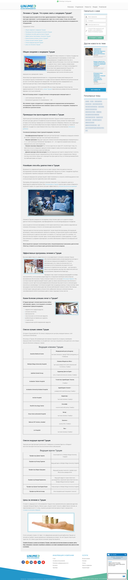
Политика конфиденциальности (60, 563)
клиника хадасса (96, 120)
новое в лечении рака (91, 109)
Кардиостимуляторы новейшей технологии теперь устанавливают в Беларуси (100, 63)
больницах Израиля (68, 279)
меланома (101, 106)
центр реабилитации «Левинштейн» (95, 127)
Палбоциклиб (98, 101)
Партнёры (55, 567)
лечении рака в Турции (51, 184)
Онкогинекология (97, 104)
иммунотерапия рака (91, 125)
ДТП (99, 125)
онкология (88, 104)
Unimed (87, 101)
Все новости (95, 89)
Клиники (71, 7)
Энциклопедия (85, 567)
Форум (95, 7)
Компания (102, 7)
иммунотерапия (90, 122)
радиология (99, 117)
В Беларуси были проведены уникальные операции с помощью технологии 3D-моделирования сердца (99, 77)
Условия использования (59, 560)
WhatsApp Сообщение (65, 1)
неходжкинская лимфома (92, 114)
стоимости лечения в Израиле (31, 510)
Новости (88, 7)
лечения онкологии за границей (68, 186)
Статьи (84, 563)
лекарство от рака (90, 112)
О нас (54, 558)
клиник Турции (47, 89)
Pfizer (91, 101)
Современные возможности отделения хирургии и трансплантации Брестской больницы (99, 51)
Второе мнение (86, 558)
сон (87, 130)
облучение (88, 120)
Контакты (55, 565)
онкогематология (90, 117)
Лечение (84, 560)
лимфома (98, 112)
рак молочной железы (91, 106)
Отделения (79, 7)
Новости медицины (87, 565)
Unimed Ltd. (23, 579)
